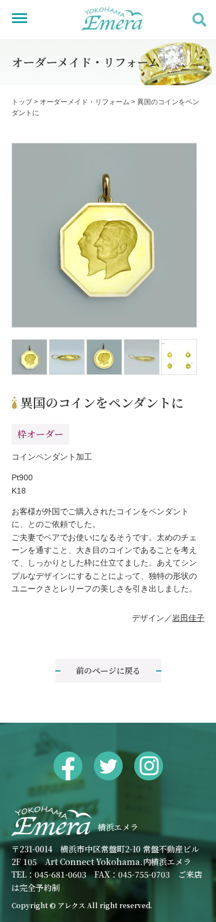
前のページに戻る (108, 670)
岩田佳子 (188, 618)
